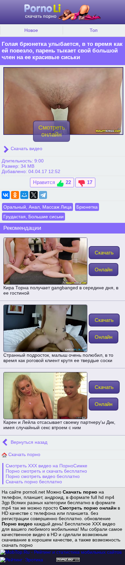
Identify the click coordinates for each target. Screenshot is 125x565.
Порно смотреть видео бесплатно (43, 476)
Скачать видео (25, 148)
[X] (34, 195)
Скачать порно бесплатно (34, 481)
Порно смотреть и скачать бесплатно (46, 471)
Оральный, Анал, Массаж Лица (37, 207)
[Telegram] (43, 195)
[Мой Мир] (24, 195)
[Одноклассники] (15, 195)
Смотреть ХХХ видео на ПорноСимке (46, 465)
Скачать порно (23, 454)
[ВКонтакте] (6, 195)
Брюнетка (87, 207)
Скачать (104, 252)
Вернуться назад (28, 442)
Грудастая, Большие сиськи (33, 216)
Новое (31, 30)
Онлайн (103, 269)
